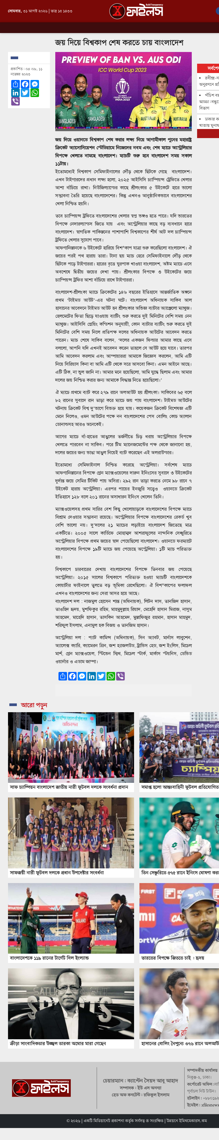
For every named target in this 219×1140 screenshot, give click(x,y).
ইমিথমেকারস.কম (193, 1121)
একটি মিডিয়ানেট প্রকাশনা (104, 1121)
